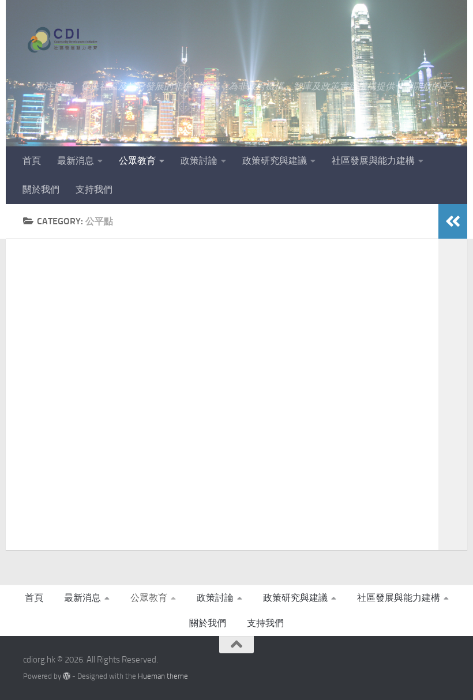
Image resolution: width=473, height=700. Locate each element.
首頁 (31, 160)
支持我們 (94, 189)
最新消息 (75, 160)
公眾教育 (137, 160)
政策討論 (199, 160)
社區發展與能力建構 (373, 160)
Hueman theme (163, 676)
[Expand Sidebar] (452, 221)
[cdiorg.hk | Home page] (63, 40)
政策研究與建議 (274, 160)
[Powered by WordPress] (66, 676)
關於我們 (40, 189)
